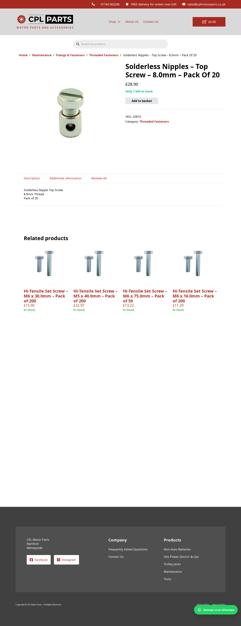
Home (23, 55)
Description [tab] (32, 178)
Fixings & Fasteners (70, 55)
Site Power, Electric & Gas (181, 557)
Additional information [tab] (65, 178)
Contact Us (151, 22)
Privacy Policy (203, 604)
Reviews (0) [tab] (99, 178)
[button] (116, 67)
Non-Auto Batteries (177, 549)
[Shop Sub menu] (119, 21)
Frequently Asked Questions (128, 549)
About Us (131, 22)
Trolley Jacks (172, 564)
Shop (112, 22)
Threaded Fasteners (104, 55)
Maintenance (42, 55)
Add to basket (142, 101)
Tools (167, 579)
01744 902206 (110, 4)
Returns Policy (219, 604)
